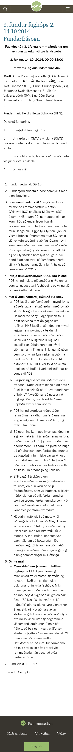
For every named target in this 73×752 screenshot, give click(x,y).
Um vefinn (42, 734)
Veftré (61, 734)
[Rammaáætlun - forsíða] (36, 10)
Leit (5, 9)
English (36, 746)
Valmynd (67, 9)
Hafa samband (17, 734)
